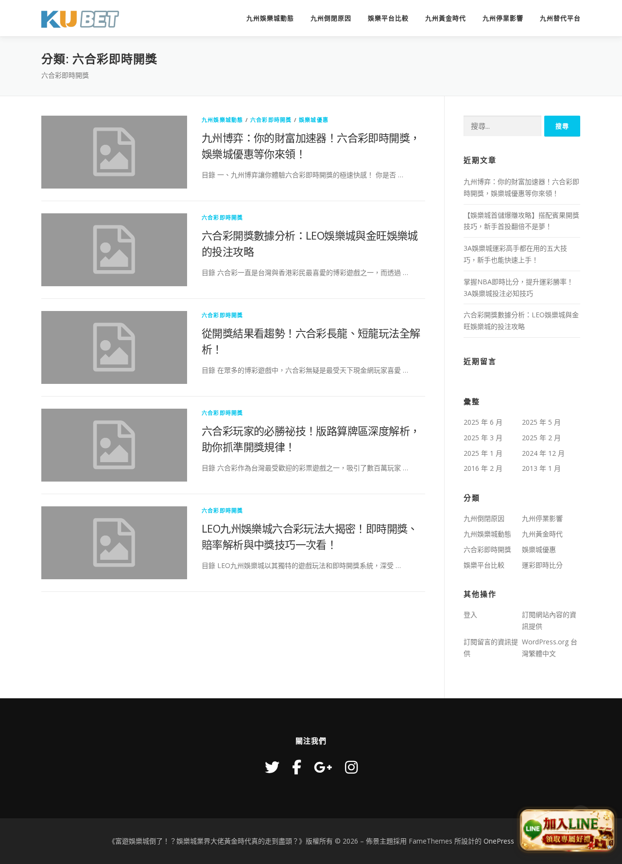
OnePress (499, 841)
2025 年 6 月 (483, 422)
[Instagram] (351, 767)
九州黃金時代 (445, 18)
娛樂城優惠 (313, 119)
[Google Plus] (323, 767)
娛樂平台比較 (388, 18)
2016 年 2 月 (483, 468)
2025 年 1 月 (483, 453)
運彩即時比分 (542, 565)
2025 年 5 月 (541, 422)
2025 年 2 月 (541, 437)
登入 (470, 614)
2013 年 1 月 (541, 468)
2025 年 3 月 (483, 437)
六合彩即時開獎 (271, 119)
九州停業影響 (503, 18)
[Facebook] (296, 767)
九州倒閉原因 (331, 18)
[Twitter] (272, 767)
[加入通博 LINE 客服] (567, 828)
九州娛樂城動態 (270, 18)
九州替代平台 (560, 18)
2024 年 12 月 (543, 453)
